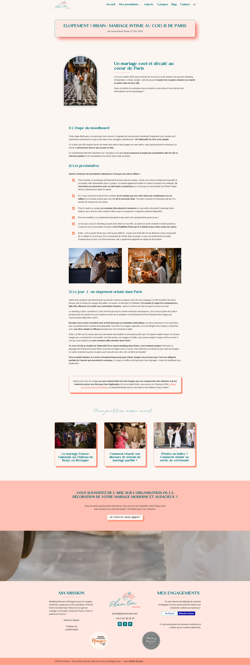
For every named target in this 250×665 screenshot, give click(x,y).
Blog (174, 5)
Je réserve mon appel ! (125, 517)
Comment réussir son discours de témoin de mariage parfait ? (125, 457)
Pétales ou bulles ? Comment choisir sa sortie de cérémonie (174, 457)
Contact (185, 5)
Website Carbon (186, 613)
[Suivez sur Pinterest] (130, 624)
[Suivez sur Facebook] (125, 624)
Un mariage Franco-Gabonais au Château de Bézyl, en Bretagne (75, 457)
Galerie (148, 5)
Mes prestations (128, 5)
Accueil (110, 5)
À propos (162, 5)
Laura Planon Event (120, 31)
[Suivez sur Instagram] (120, 624)
